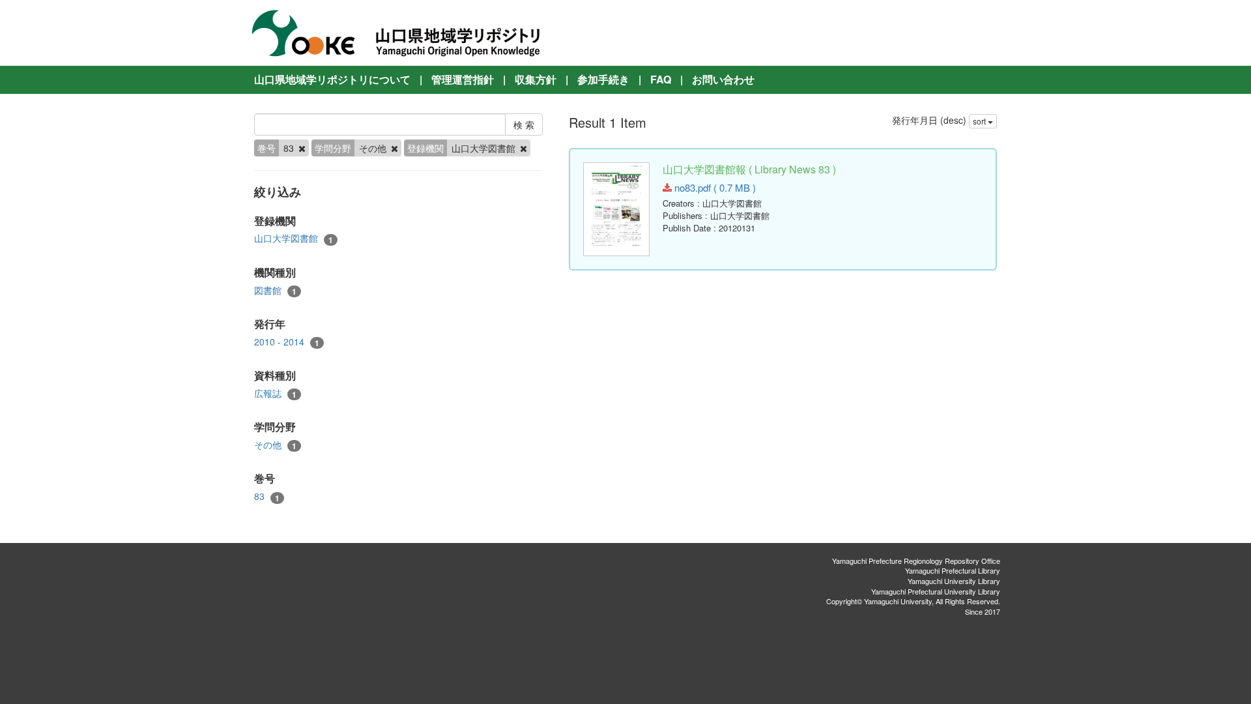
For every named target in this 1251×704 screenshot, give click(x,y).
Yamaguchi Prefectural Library (952, 570)
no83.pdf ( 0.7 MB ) (714, 187)
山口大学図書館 (293, 238)
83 (267, 496)
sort (980, 120)
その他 (275, 445)
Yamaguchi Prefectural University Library (935, 591)
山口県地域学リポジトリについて (332, 79)
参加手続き (603, 79)
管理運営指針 (462, 79)
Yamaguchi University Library (954, 581)
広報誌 (275, 393)
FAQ (660, 79)
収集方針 (535, 79)
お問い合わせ (723, 79)
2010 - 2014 (286, 342)
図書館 (275, 290)
